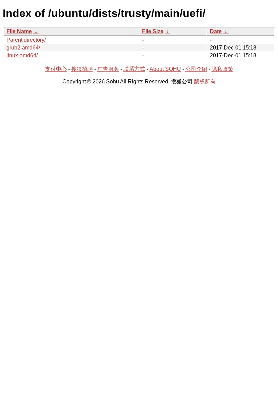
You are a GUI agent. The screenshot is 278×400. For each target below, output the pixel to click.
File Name (19, 31)
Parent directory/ (26, 40)
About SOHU (165, 69)
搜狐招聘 (82, 69)
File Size (152, 31)
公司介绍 (196, 69)
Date (216, 31)
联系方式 (134, 69)
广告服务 (108, 69)
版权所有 (205, 81)
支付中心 (56, 69)
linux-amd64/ (22, 55)
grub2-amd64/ (23, 48)
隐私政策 (222, 69)
